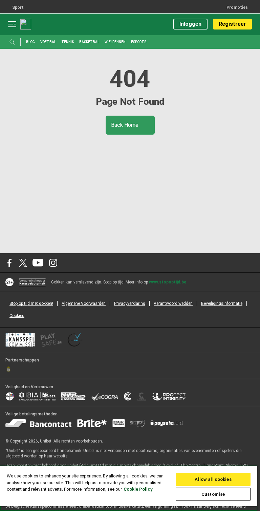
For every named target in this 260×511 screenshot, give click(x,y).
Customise (213, 494)
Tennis (67, 42)
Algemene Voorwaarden (84, 303)
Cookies (16, 315)
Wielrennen (115, 42)
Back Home (125, 125)
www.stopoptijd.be (167, 282)
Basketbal (89, 42)
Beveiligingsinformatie (221, 303)
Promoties (237, 7)
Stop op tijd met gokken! (31, 303)
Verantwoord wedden (173, 303)
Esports (138, 42)
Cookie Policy (138, 489)
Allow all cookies (213, 479)
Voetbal (48, 42)
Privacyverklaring (129, 303)
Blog (30, 42)
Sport (18, 7)
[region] (128, 488)
